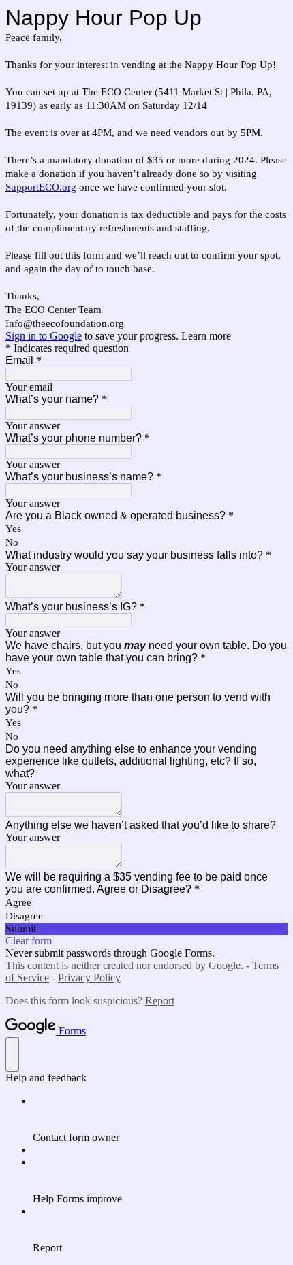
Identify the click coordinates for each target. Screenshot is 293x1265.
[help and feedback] (12, 1054)
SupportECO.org (40, 187)
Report (159, 1000)
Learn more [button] (206, 336)
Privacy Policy (89, 977)
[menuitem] (160, 1119)
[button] (146, 929)
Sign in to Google (43, 336)
